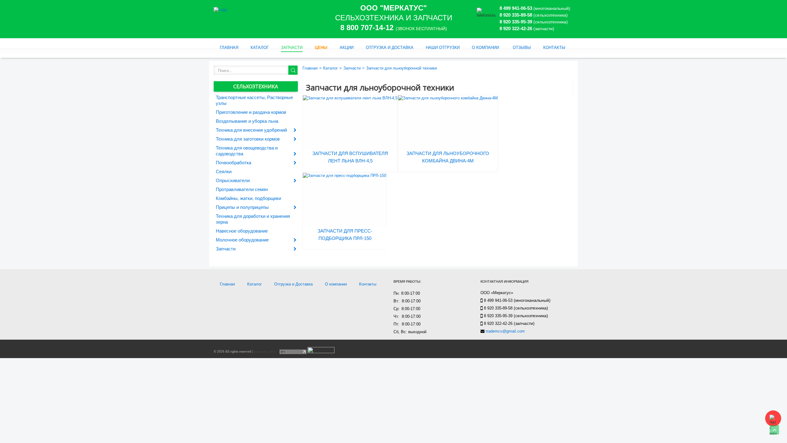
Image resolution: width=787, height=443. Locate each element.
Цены (321, 47)
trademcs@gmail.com (505, 331)
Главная (229, 47)
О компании (485, 47)
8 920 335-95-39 (516, 21)
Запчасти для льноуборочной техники (401, 68)
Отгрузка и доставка (389, 47)
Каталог (260, 47)
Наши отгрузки (443, 47)
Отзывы (522, 47)
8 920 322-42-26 (516, 28)
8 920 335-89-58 (516, 15)
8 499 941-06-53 (516, 8)
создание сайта (265, 351)
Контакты (554, 47)
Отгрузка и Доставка (293, 284)
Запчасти (292, 47)
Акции (347, 47)
